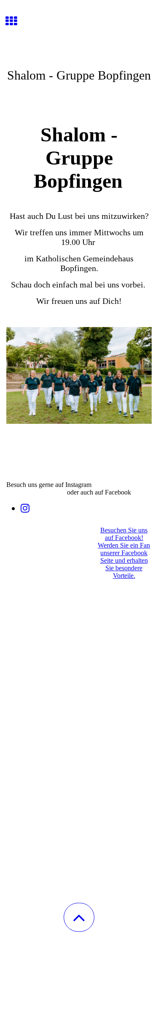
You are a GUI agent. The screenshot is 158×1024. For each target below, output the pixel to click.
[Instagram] (25, 508)
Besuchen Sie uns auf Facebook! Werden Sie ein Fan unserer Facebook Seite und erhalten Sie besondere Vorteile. (124, 553)
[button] (79, 917)
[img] (79, 31)
